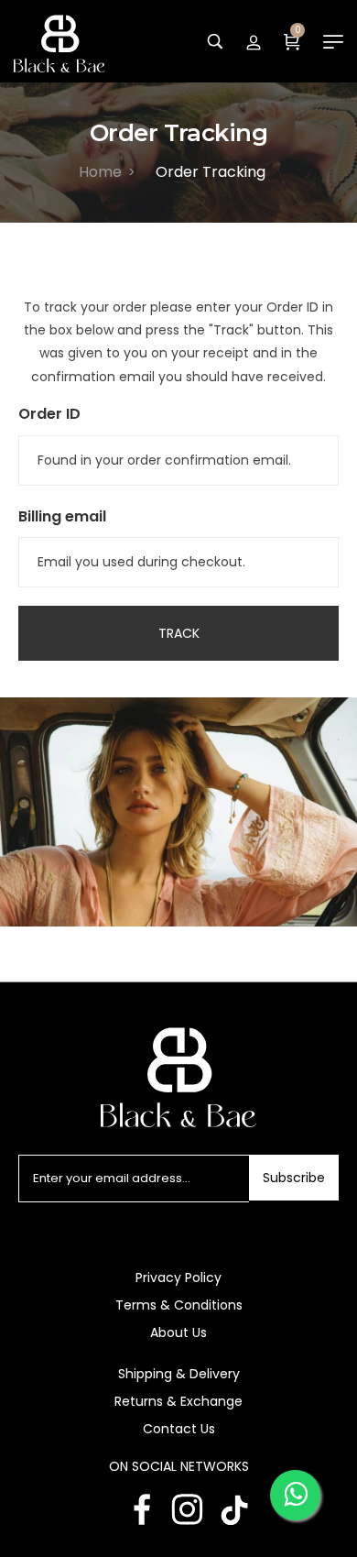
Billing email (62, 516)
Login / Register (253, 41)
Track (179, 633)
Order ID (49, 413)
